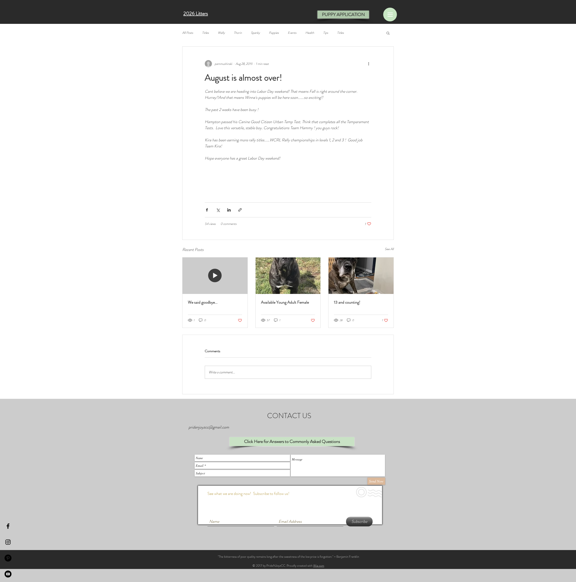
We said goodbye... (203, 302)
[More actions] (368, 63)
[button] (388, 33)
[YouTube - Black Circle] (7, 574)
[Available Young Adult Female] (288, 275)
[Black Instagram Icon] (7, 542)
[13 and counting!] (361, 275)
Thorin (238, 33)
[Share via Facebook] (207, 210)
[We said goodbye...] (215, 275)
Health (309, 33)
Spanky (255, 33)
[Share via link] (240, 210)
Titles (205, 33)
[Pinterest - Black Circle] (7, 558)
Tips (325, 33)
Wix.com (318, 565)
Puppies (274, 33)
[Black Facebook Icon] (7, 526)
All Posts (187, 33)
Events (292, 33)
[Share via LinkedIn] (229, 210)
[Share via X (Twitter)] (218, 210)
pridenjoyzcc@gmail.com (209, 427)
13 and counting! (347, 302)
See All (389, 249)
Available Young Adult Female (285, 302)
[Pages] (390, 14)
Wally (221, 33)
